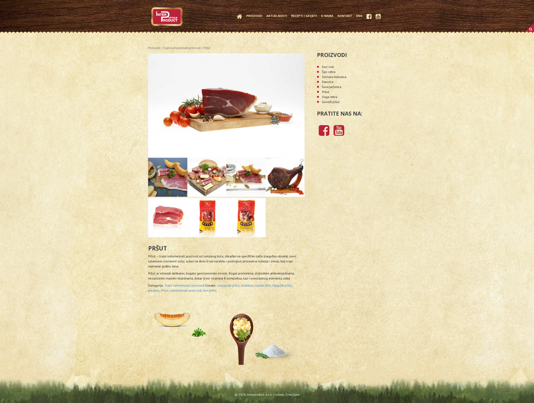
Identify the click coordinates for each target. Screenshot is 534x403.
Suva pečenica (331, 87)
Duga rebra (329, 97)
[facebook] (324, 134)
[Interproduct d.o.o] (167, 16)
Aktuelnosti (276, 16)
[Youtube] (339, 134)
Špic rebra (328, 72)
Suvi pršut (210, 290)
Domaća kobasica (334, 77)
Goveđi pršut (331, 102)
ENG (359, 16)
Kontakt (345, 16)
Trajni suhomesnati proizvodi (182, 48)
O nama (327, 16)
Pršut (165, 290)
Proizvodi (254, 16)
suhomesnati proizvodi (186, 290)
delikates (247, 285)
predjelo (154, 290)
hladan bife (263, 285)
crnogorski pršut (228, 285)
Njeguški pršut (282, 285)
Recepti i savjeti (304, 16)
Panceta (327, 82)
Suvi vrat (328, 67)
